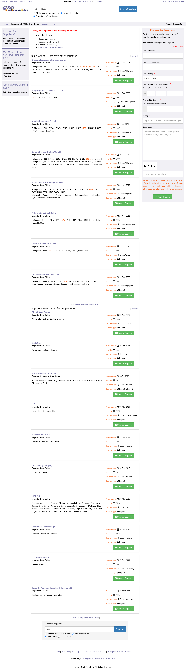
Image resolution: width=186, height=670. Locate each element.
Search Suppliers (128, 9)
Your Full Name (149, 51)
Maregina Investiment (41, 435)
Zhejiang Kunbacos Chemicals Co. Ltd (49, 60)
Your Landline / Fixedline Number (156, 84)
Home (5, 24)
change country (48, 24)
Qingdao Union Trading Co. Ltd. (46, 274)
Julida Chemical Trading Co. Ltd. (46, 152)
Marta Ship (37, 343)
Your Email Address (151, 62)
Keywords (87, 1)
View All (135, 56)
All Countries (54, 16)
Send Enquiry (163, 197)
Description (147, 127)
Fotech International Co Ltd (44, 213)
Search (121, 629)
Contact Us (86, 651)
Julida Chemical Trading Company (47, 182)
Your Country (148, 74)
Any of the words (71, 13)
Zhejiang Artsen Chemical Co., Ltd (47, 90)
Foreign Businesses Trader (44, 373)
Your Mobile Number (151, 100)
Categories (76, 1)
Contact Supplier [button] (124, 80)
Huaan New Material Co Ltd (44, 244)
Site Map (75, 651)
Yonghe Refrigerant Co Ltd (44, 121)
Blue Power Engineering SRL (45, 527)
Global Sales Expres (41, 312)
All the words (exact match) (47, 13)
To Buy (145, 116)
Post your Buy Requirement (172, 1)
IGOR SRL (36, 496)
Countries (98, 1)
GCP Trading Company (42, 465)
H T (33, 404)
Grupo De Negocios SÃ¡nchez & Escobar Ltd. (52, 588)
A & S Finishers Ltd (40, 557)
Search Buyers (25, 1)
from (40, 16)
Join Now (13, 1)
